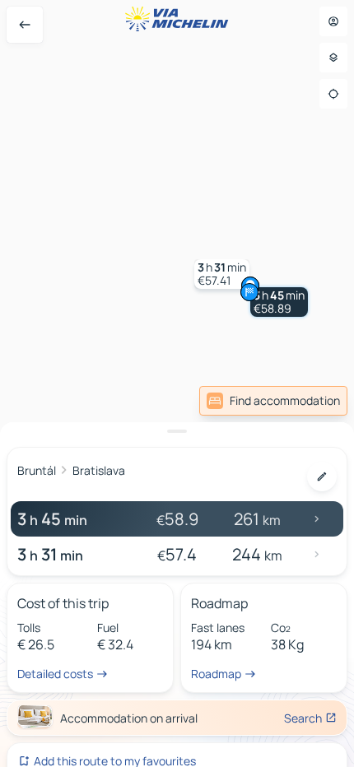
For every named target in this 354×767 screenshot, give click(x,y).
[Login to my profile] (333, 21)
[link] (273, 401)
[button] (279, 302)
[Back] (25, 25)
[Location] (333, 94)
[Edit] (322, 476)
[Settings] (333, 57)
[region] (177, 383)
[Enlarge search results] (177, 431)
